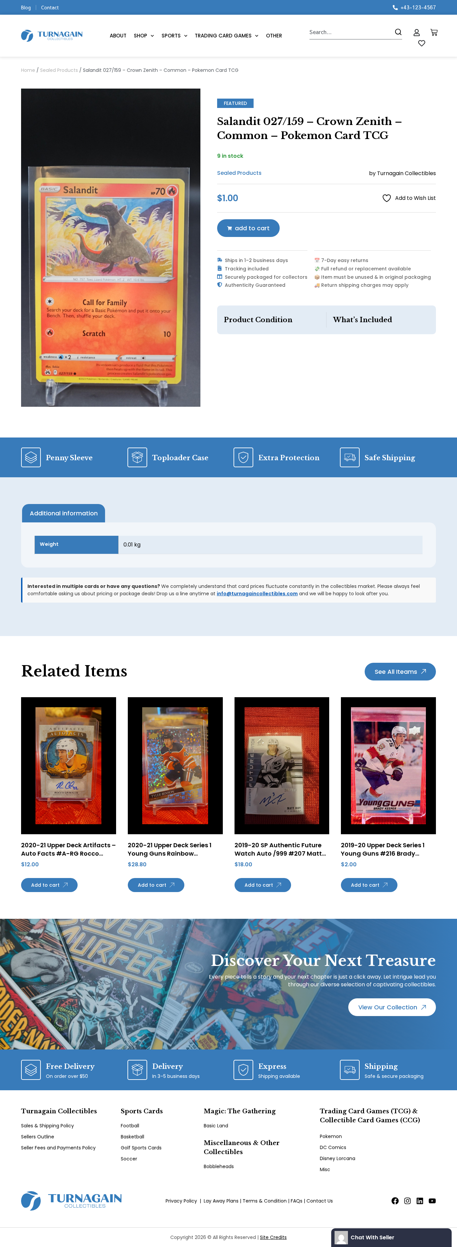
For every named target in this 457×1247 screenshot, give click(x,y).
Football (130, 1125)
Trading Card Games (223, 35)
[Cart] (434, 32)
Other (274, 35)
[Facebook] (395, 1201)
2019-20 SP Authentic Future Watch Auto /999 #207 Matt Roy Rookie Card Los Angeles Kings (279, 858)
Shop (140, 35)
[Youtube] (432, 1201)
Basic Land (216, 1125)
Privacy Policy (181, 1201)
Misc (325, 1169)
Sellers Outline (37, 1136)
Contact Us (319, 1201)
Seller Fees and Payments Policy (58, 1147)
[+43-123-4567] (395, 7)
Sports (171, 35)
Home (28, 70)
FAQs (296, 1201)
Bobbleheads (219, 1166)
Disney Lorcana (337, 1158)
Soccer (129, 1158)
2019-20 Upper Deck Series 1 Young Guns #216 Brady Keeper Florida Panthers (383, 853)
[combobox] (350, 32)
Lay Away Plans (221, 1201)
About (118, 35)
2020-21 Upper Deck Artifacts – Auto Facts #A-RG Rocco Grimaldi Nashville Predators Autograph (68, 858)
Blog (26, 7)
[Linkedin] (420, 1201)
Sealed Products (59, 70)
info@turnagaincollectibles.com (257, 593)
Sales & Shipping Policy (47, 1125)
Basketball (132, 1136)
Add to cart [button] (45, 885)
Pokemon (331, 1136)
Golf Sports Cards (141, 1147)
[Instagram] (407, 1201)
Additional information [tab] (64, 513)
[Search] (396, 32)
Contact (50, 7)
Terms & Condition (265, 1201)
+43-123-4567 (418, 7)
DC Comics (333, 1147)
